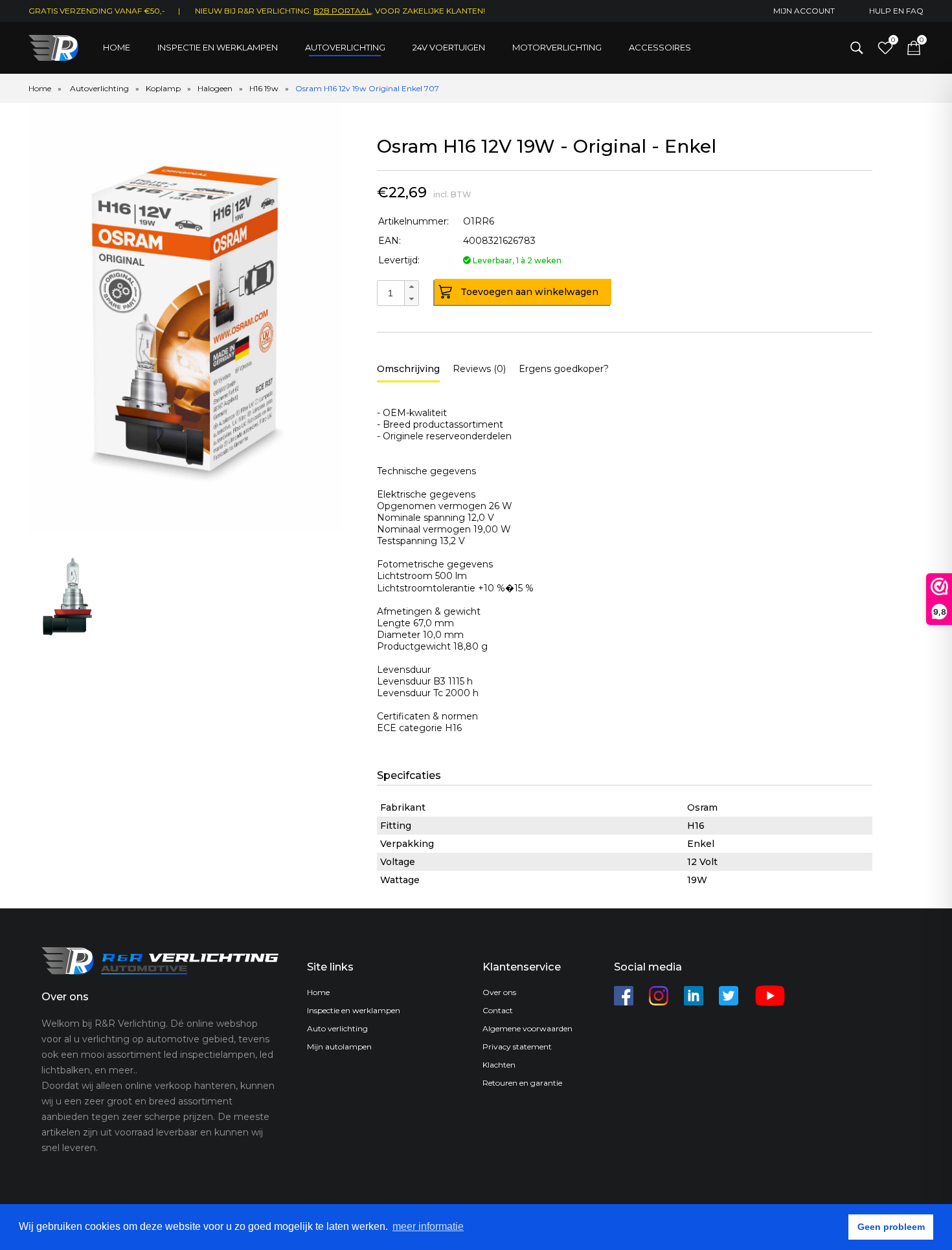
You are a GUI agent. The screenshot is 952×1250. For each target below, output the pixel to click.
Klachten (499, 1064)
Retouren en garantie (522, 1083)
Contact (497, 1010)
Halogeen (215, 88)
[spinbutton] (390, 293)
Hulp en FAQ (896, 11)
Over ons (499, 992)
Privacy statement (517, 1046)
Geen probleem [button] (891, 1227)
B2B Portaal (342, 11)
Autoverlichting (345, 47)
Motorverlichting (557, 47)
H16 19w (263, 88)
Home (116, 47)
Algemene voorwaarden (527, 1028)
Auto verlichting (337, 1028)
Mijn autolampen (339, 1046)
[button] (411, 287)
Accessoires (660, 47)
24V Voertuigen (449, 47)
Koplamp (163, 88)
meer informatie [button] (428, 1226)
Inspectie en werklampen (217, 47)
